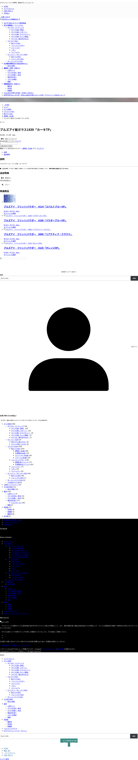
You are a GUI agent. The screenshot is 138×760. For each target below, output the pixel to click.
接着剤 (10, 90)
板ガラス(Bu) (15, 43)
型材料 (10, 88)
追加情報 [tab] (7, 154)
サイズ (2, 141)
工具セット (11, 70)
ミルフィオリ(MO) (17, 59)
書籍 (9, 81)
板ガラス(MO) (16, 57)
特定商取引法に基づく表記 (13, 520)
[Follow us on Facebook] (4, 635)
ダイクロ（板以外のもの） (20, 39)
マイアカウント (9, 9)
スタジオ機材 (12, 79)
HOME (6, 6)
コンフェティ (15, 52)
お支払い (7, 13)
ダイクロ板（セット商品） (20, 36)
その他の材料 (8, 582)
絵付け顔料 (11, 66)
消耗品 (6, 602)
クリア (19, 141)
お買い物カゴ (8, 11)
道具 (5, 586)
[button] (69, 743)
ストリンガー (15, 48)
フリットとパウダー (18, 45)
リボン (13, 50)
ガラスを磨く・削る (14, 75)
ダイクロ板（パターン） (19, 32)
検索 (1, 275)
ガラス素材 (7, 543)
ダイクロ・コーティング (16, 27)
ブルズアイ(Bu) (13, 41)
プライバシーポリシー (11, 522)
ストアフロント (9, 541)
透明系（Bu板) (27, 148)
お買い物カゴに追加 (6, 146)
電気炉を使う (12, 77)
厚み (2, 139)
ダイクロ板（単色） (18, 30)
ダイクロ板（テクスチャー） (21, 34)
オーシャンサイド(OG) (15, 61)
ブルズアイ (40, 148)
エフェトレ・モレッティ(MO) (17, 54)
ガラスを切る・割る (14, 72)
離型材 (10, 86)
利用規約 (61, 649)
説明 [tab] (5, 152)
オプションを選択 (10, 213)
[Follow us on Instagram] (4, 638)
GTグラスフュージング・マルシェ (15, 613)
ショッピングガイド (10, 611)
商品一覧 (7, 750)
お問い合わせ (5, 17)
